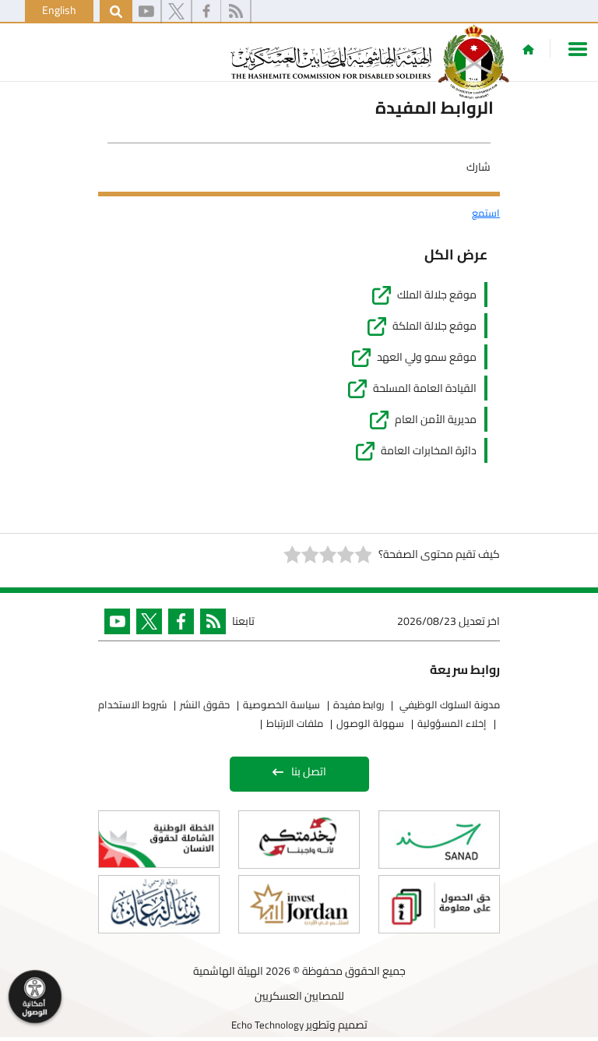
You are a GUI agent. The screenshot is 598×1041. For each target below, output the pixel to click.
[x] (176, 11)
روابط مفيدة (358, 704)
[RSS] (235, 11)
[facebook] (206, 11)
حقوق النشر (205, 704)
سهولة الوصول (370, 723)
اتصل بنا (308, 771)
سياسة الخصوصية (281, 704)
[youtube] (146, 11)
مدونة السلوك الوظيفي (448, 704)
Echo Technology (267, 1024)
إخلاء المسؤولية (452, 723)
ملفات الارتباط (294, 723)
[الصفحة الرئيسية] (528, 49)
